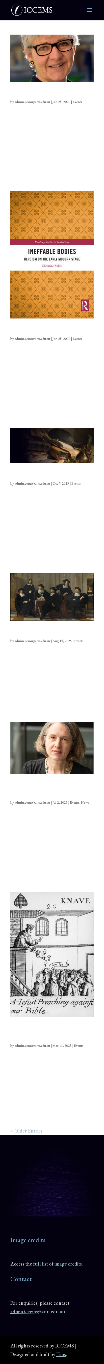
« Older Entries (26, 1130)
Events (77, 101)
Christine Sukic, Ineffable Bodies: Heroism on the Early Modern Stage (50, 330)
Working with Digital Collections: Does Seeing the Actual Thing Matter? (51, 475)
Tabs (61, 1354)
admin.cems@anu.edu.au (32, 101)
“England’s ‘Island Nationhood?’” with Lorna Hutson (47, 93)
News (85, 802)
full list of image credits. (58, 1263)
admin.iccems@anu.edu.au (37, 1311)
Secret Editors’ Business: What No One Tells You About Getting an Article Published (49, 632)
